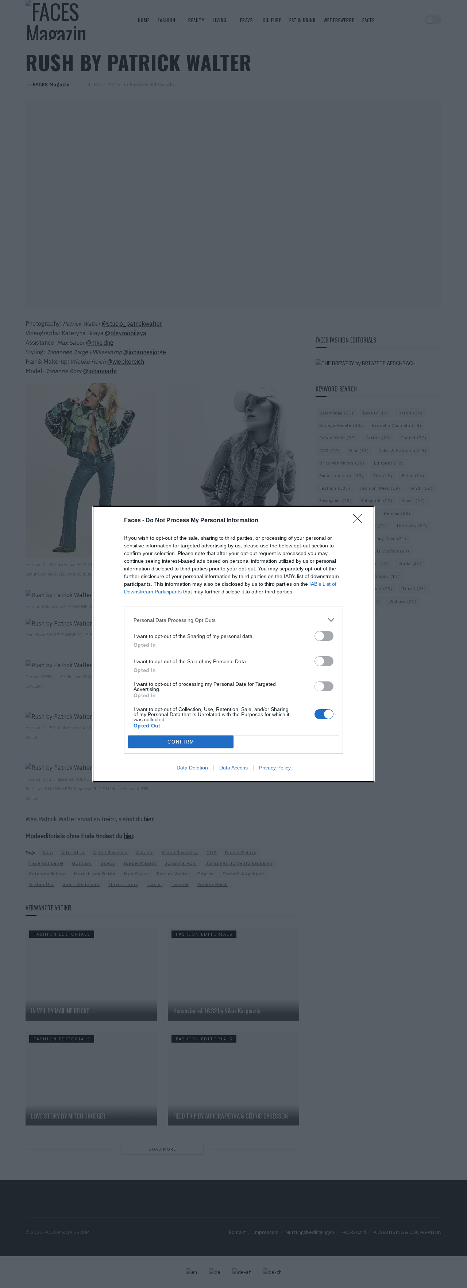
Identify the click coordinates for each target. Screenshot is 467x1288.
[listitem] (233, 620)
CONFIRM (180, 742)
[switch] (323, 636)
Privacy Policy (275, 768)
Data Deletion (192, 768)
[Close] (360, 521)
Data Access (233, 768)
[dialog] (233, 644)
